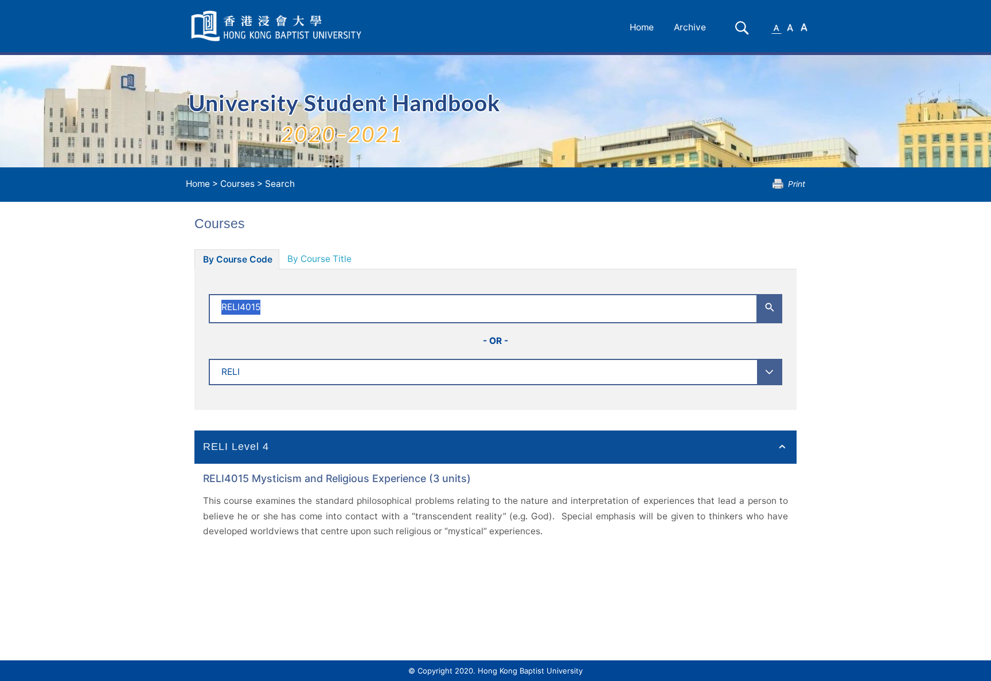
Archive (690, 27)
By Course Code (237, 259)
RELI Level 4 (236, 446)
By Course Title (319, 258)
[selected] (278, 26)
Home (642, 27)
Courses (237, 183)
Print (796, 184)
